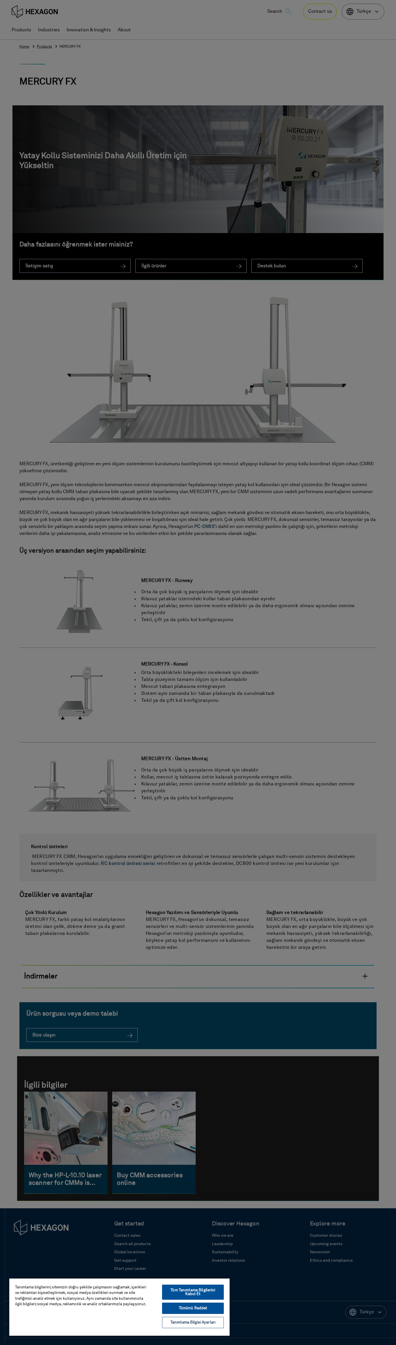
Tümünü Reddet (193, 1308)
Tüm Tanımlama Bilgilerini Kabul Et (192, 1292)
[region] (119, 1307)
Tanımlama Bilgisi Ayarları (192, 1322)
